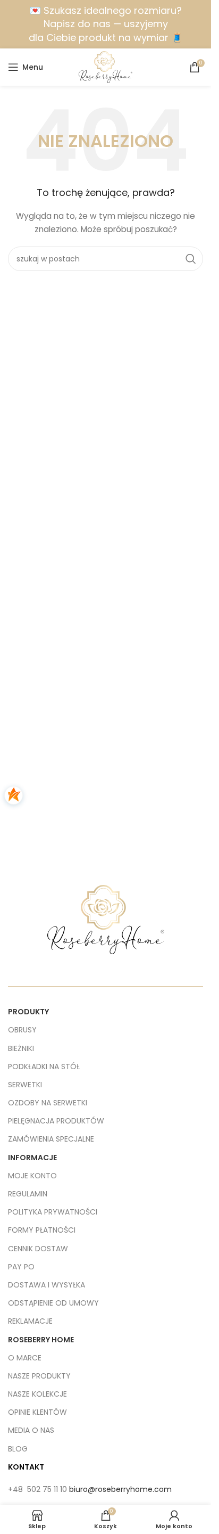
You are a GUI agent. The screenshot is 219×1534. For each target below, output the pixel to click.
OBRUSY (22, 1029)
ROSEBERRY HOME (41, 1339)
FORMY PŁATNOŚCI (41, 1230)
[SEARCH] (191, 259)
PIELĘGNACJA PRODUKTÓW (56, 1120)
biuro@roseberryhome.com (120, 1489)
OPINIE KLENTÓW (37, 1412)
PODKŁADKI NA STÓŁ (44, 1066)
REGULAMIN (27, 1193)
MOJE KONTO (32, 1175)
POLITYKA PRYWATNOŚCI (52, 1212)
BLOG (18, 1448)
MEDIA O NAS (31, 1430)
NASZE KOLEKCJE (37, 1394)
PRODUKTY (28, 1011)
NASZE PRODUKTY (39, 1376)
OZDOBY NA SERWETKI (47, 1102)
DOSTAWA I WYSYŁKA (46, 1284)
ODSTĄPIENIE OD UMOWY (53, 1303)
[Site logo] (105, 66)
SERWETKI (25, 1084)
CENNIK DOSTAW (38, 1248)
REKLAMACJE (30, 1321)
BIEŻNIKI (21, 1048)
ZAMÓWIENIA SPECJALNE (51, 1139)
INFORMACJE (32, 1157)
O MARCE (24, 1357)
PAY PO (21, 1266)
